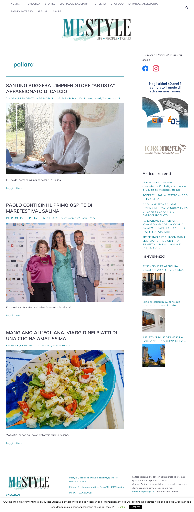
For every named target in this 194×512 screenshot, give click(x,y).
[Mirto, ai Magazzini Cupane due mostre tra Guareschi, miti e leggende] (153, 320)
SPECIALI (42, 11)
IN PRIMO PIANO (46, 98)
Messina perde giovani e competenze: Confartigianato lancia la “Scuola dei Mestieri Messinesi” (164, 186)
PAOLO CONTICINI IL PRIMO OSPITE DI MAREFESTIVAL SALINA (49, 208)
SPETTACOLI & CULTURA (74, 3)
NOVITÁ (15, 3)
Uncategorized (92, 98)
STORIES (50, 3)
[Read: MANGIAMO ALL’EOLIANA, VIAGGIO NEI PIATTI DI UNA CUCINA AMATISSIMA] (65, 389)
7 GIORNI (11, 98)
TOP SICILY (99, 3)
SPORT (57, 11)
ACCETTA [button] (135, 507)
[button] (187, 8)
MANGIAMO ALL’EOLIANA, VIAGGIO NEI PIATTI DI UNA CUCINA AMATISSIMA (61, 335)
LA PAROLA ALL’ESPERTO (143, 3)
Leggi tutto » (14, 188)
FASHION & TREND (22, 11)
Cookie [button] (121, 506)
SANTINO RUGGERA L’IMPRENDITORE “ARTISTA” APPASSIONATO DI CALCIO (60, 88)
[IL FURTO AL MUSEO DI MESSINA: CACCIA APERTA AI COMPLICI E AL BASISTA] (153, 355)
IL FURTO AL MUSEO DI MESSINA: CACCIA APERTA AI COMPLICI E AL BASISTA (163, 339)
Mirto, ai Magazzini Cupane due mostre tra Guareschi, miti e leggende (161, 303)
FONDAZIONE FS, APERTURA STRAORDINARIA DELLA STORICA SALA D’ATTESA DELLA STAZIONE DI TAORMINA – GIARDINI (164, 268)
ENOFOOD (117, 3)
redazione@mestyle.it (143, 491)
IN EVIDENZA (32, 3)
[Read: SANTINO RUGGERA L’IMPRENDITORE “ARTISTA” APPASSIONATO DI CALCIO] (65, 138)
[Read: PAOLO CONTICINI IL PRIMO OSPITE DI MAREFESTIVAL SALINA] (65, 261)
